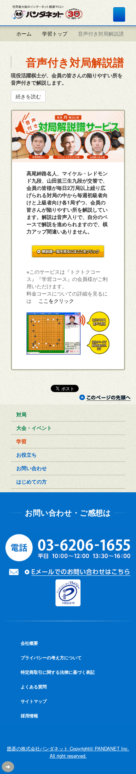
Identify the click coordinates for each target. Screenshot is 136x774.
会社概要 (29, 643)
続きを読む (28, 96)
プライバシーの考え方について (51, 657)
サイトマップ (33, 701)
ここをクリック (55, 300)
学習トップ (54, 33)
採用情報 (29, 715)
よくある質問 (33, 686)
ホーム (23, 33)
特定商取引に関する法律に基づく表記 (57, 672)
